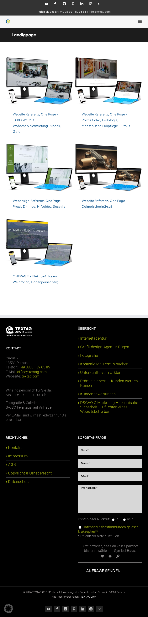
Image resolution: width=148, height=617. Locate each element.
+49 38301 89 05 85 (34, 367)
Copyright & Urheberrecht (30, 473)
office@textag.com (32, 372)
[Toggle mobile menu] (140, 21)
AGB (12, 464)
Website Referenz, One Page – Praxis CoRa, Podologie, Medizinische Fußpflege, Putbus (106, 120)
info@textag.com (99, 11)
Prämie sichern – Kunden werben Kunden (109, 383)
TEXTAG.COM (88, 596)
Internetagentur (93, 338)
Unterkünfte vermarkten (100, 372)
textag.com (31, 376)
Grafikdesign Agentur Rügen (104, 347)
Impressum (18, 456)
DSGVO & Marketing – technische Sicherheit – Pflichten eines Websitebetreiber (109, 407)
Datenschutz (19, 481)
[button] (8, 608)
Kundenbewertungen (98, 394)
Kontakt (15, 447)
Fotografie (89, 355)
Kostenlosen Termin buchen (104, 364)
